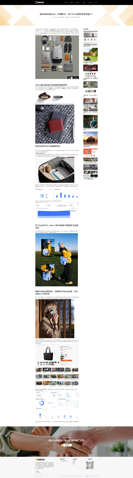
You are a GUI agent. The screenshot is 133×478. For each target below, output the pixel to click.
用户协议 (36, 476)
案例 (78, 2)
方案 (72, 2)
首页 (66, 2)
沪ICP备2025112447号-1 (82, 476)
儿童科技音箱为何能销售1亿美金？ (90, 162)
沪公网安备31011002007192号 (93, 476)
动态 (84, 2)
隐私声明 (40, 476)
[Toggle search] (96, 2)
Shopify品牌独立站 (63, 461)
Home (53, 17)
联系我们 (74, 461)
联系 (90, 2)
